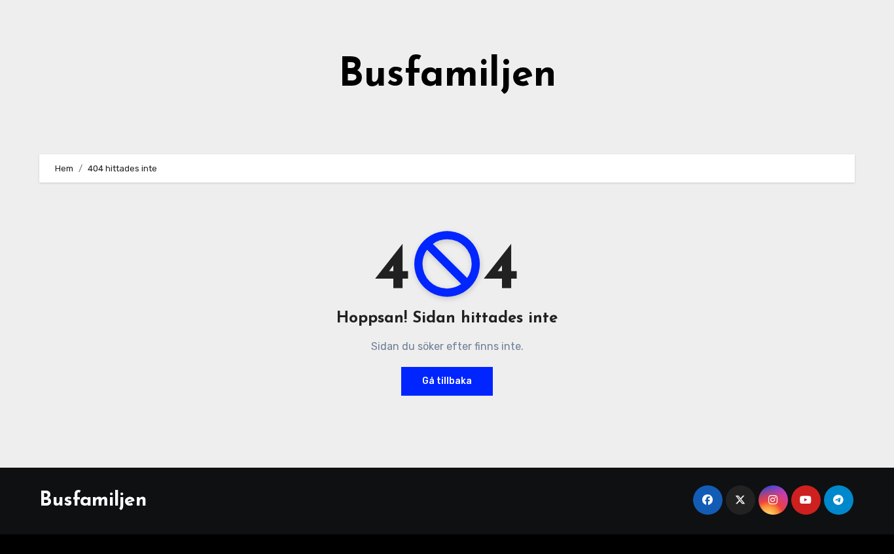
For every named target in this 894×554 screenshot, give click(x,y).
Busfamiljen (447, 75)
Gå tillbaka (447, 381)
